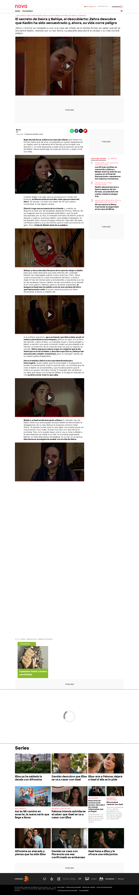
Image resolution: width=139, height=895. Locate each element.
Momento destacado (61, 809)
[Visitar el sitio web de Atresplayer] (111, 878)
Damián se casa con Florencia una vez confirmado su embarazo (68, 854)
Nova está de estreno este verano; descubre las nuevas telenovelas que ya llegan (96, 806)
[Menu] (121, 11)
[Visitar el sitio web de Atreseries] (80, 878)
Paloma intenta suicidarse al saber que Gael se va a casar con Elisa (69, 814)
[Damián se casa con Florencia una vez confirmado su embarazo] (69, 838)
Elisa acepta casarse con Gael (115, 803)
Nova (17, 639)
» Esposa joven (31, 639)
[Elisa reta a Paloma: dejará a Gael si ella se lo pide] (106, 763)
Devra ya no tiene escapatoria (103, 184)
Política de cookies (88, 887)
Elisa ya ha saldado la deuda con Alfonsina (28, 778)
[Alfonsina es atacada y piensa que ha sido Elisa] (33, 838)
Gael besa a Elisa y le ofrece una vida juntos (103, 853)
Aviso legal (61, 887)
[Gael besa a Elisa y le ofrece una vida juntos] (106, 838)
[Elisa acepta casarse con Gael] (115, 791)
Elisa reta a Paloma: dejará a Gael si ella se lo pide (105, 778)
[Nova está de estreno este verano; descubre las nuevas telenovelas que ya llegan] (97, 791)
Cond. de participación (104, 887)
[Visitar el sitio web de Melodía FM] (101, 878)
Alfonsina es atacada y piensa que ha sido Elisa (30, 853)
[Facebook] (17, 132)
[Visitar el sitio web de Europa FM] (94, 878)
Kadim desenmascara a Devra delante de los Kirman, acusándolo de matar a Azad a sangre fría (107, 192)
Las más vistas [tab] (98, 158)
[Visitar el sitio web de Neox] (59, 878)
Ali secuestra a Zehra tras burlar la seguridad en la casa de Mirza (107, 206)
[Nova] (27, 6)
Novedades (93, 798)
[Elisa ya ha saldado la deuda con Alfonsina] (33, 763)
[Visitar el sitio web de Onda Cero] (87, 878)
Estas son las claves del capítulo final (106, 164)
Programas (27, 11)
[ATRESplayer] (117, 6)
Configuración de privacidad (67, 890)
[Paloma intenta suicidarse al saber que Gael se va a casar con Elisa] (69, 796)
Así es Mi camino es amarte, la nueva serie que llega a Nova (32, 814)
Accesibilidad (83, 890)
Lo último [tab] (112, 158)
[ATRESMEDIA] (22, 879)
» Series (22, 639)
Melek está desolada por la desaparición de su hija (108, 201)
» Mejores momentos (45, 639)
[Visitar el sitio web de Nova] (66, 878)
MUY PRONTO (20, 809)
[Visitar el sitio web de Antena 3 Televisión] (45, 878)
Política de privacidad (73, 887)
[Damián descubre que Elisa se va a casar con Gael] (69, 763)
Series (17, 11)
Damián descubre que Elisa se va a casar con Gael (69, 778)
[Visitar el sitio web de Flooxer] (121, 878)
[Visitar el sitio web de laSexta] (52, 878)
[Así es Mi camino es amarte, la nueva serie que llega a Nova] (33, 796)
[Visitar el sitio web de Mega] (73, 878)
